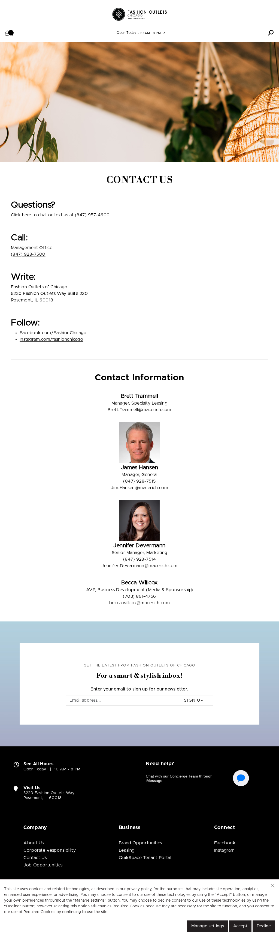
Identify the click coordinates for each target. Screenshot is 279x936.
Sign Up (194, 700)
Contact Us (35, 858)
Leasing (127, 850)
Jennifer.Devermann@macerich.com (139, 566)
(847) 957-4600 (92, 215)
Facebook (225, 843)
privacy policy (139, 889)
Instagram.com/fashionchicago (51, 339)
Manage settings (207, 926)
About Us (33, 843)
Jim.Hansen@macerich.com (139, 488)
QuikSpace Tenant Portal (145, 858)
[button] (9, 33)
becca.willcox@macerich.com (139, 603)
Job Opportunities (43, 865)
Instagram (224, 850)
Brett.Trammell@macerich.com (139, 410)
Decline (264, 926)
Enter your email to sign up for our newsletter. (139, 689)
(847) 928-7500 (28, 254)
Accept (240, 926)
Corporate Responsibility (49, 850)
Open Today (126, 32)
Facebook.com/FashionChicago (53, 333)
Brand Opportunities (140, 843)
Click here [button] (21, 215)
